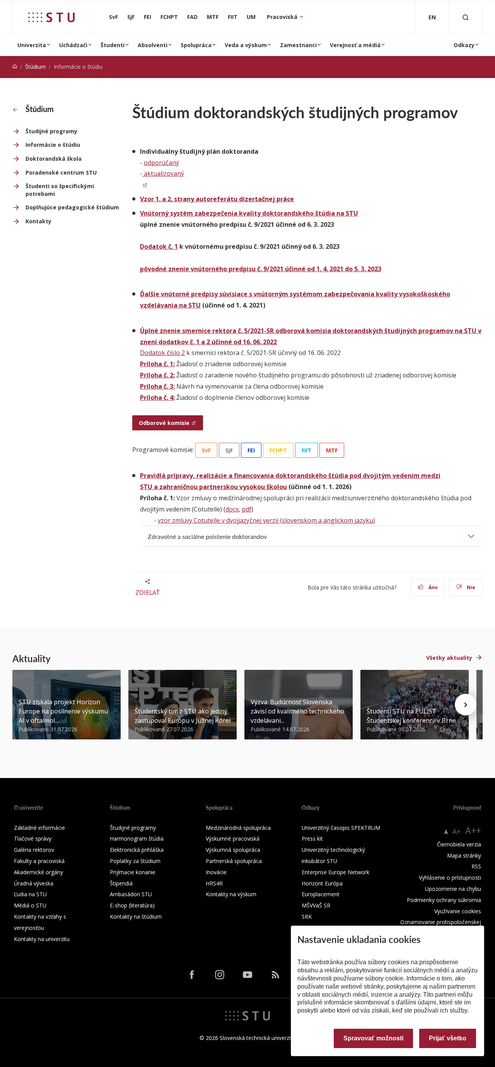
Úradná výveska (33, 883)
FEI (147, 16)
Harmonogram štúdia (137, 838)
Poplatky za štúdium (135, 861)
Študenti (113, 45)
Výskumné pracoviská (232, 838)
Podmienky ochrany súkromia (444, 900)
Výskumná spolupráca (233, 849)
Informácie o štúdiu (53, 144)
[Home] (14, 66)
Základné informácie (39, 827)
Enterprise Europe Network (335, 872)
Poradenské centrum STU (61, 172)
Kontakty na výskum (231, 894)
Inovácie (216, 872)
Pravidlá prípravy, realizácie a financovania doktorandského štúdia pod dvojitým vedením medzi (290, 475)
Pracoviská (283, 16)
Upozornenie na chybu (453, 888)
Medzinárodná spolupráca (238, 827)
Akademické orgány (38, 872)
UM (251, 16)
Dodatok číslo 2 (162, 352)
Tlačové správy (32, 838)
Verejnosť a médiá (355, 45)
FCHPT (169, 16)
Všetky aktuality (449, 657)
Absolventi (152, 45)
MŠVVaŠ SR (316, 905)
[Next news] (465, 704)
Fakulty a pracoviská (39, 861)
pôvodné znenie (164, 269)
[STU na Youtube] (247, 974)
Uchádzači (73, 45)
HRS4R (214, 883)
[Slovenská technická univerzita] (51, 17)
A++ (473, 830)
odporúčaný (161, 162)
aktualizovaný (163, 173)
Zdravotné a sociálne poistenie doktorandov (207, 536)
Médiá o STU (30, 905)
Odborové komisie (164, 422)
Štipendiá (121, 883)
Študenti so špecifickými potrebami (60, 189)
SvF (113, 16)
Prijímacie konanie (132, 872)
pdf (246, 509)
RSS (476, 866)
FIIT (232, 16)
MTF (212, 16)
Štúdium (35, 66)
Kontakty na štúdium (136, 916)
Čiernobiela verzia (459, 844)
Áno (432, 587)
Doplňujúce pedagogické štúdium (72, 207)
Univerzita (31, 45)
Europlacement (321, 894)
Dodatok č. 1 (159, 246)
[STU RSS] (275, 974)
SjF (131, 16)
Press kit (312, 838)
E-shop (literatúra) (132, 905)
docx (232, 509)
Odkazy (464, 45)
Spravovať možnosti (373, 1038)
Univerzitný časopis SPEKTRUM (341, 827)
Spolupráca (196, 45)
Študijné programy (51, 131)
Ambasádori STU (131, 894)
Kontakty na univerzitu (42, 939)
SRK (307, 916)
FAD (192, 16)
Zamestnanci (298, 45)
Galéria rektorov (34, 849)
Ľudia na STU (30, 894)
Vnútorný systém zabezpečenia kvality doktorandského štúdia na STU (249, 213)
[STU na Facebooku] (192, 974)
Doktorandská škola (54, 158)
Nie (470, 587)
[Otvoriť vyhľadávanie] (466, 17)
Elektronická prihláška (137, 849)
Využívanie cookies (457, 911)
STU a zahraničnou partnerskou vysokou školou (213, 487)
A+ (456, 831)
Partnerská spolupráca (234, 861)
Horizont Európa (322, 883)
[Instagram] (219, 974)
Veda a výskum (246, 45)
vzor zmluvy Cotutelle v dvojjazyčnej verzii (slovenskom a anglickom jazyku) (266, 520)
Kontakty (38, 221)
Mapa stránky (464, 855)
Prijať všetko (447, 1038)
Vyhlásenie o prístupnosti (450, 877)
